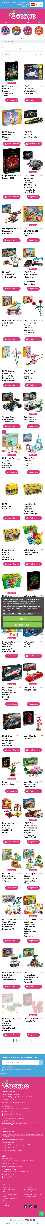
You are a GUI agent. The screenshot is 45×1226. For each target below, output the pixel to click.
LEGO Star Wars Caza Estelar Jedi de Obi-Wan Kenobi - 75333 (9, 693)
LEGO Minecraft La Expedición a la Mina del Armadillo (31, 977)
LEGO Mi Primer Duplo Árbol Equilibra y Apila (9, 877)
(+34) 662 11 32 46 (8, 1099)
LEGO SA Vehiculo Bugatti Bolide (30, 134)
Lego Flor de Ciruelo (30, 737)
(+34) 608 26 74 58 (8, 1148)
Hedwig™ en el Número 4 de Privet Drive (9, 274)
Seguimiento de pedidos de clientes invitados (33, 1195)
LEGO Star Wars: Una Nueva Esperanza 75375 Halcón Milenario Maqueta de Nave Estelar (30, 184)
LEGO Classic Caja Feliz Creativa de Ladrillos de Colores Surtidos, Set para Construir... (30, 927)
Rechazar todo (22, 625)
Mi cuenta (28, 1187)
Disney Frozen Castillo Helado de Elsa (30, 462)
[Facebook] (25, 1206)
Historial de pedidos (31, 1192)
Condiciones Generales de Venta (10, 1195)
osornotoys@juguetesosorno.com (14, 1102)
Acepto (22, 619)
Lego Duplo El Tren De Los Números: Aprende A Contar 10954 (8, 647)
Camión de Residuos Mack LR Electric (31, 419)
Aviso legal (6, 1187)
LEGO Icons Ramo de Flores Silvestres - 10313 (7, 91)
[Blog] (35, 1206)
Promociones (6, 1203)
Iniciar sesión (29, 1185)
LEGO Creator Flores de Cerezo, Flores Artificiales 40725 (30, 376)
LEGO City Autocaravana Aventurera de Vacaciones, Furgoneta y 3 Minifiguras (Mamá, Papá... (30, 830)
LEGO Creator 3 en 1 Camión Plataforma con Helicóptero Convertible (30, 278)
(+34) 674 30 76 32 (8, 1121)
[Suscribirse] (41, 1062)
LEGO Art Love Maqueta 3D (31, 1019)
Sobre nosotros (7, 1185)
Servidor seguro (7, 1201)
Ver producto (12, 100)
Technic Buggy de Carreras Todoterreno (9, 419)
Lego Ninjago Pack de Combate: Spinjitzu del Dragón (8, 828)
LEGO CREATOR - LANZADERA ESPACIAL (30, 90)
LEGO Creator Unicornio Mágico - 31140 (8, 136)
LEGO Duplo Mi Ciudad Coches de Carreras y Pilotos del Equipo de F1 (9, 924)
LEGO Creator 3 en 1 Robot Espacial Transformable (9, 976)
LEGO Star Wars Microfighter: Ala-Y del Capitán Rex (8, 741)
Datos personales (30, 1189)
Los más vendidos (8, 1208)
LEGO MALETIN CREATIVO (7, 506)
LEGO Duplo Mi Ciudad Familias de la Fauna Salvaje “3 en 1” (31, 878)
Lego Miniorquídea (8, 783)
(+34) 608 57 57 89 (8, 1137)
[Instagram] (30, 1206)
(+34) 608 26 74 (7, 1163)
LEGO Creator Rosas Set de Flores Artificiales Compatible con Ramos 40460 (30, 327)
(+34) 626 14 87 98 (8, 1174)
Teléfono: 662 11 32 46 (9, 2)
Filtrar (7, 54)
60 (13, 1163)
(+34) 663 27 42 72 (8, 1111)
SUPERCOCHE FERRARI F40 (30, 688)
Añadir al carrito (35, 100)
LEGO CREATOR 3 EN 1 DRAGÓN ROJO (31, 232)
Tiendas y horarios (24, 2)
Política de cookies (8, 1192)
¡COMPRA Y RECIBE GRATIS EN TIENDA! (29, 4)
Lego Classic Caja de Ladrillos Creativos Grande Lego (8, 555)
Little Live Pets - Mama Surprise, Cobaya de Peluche (9, 463)
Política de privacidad (9, 1189)
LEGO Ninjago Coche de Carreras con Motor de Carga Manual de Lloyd (8, 1024)
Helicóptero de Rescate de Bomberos (9, 231)
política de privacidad (20, 1069)
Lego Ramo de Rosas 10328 (9, 176)
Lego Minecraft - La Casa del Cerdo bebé (31, 784)
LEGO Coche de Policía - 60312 (29, 644)
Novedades (6, 1206)
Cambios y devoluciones (10, 1198)
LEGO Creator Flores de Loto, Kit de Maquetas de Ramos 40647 (8, 376)
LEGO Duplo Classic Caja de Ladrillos (31, 552)
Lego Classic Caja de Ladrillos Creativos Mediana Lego (30, 509)
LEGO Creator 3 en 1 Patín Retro (8, 323)
